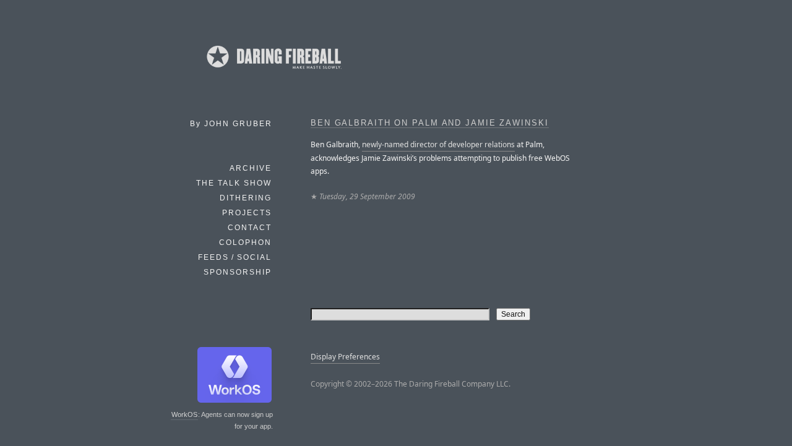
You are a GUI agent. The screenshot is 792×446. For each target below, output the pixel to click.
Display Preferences (345, 356)
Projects (247, 212)
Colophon (245, 242)
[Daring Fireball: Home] (273, 71)
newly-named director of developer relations (438, 144)
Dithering (246, 198)
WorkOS (184, 414)
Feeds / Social (235, 257)
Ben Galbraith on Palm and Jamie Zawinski (430, 123)
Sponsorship (238, 272)
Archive (251, 168)
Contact (250, 227)
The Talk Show (234, 183)
